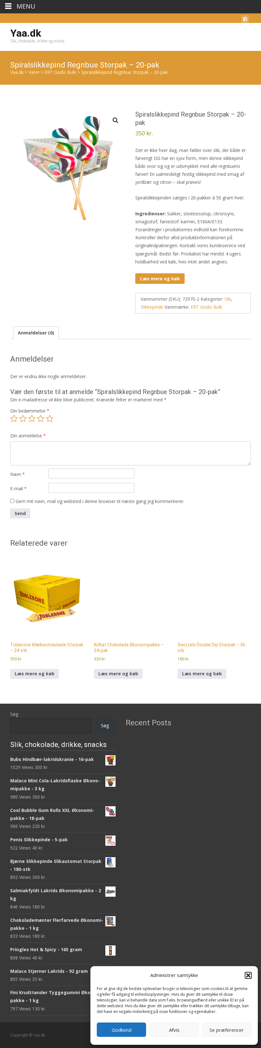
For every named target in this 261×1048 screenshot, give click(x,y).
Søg (14, 714)
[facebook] (245, 20)
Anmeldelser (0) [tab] (36, 333)
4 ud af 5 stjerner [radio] (41, 418)
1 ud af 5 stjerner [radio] (14, 418)
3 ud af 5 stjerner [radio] (32, 418)
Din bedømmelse (29, 411)
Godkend (121, 1030)
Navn (17, 474)
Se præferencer (226, 1030)
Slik (227, 299)
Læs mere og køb (160, 279)
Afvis (174, 1030)
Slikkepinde (152, 307)
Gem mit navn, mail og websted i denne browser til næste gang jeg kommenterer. (100, 501)
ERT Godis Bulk (206, 307)
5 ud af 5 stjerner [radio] (49, 418)
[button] (248, 975)
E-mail (18, 488)
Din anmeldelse (28, 436)
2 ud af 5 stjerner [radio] (23, 418)
